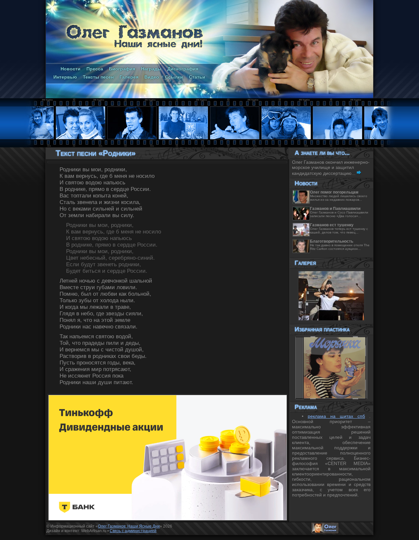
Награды (151, 68)
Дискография (182, 68)
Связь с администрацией (133, 531)
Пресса (94, 68)
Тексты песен (98, 77)
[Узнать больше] (359, 173)
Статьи (197, 77)
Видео (151, 77)
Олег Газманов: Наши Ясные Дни (129, 526)
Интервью (65, 77)
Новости (71, 68)
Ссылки (174, 77)
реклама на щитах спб (336, 416)
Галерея (128, 77)
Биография (122, 68)
